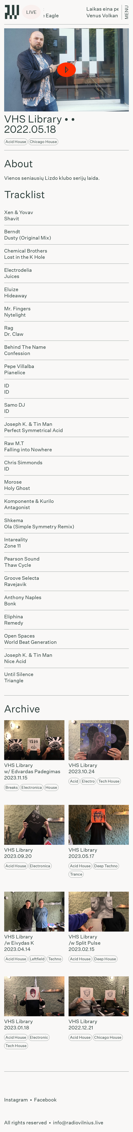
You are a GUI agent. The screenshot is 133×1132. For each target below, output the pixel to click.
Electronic (39, 1037)
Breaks (11, 787)
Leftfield (37, 959)
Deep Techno (106, 866)
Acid (74, 781)
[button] (66, 70)
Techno (54, 959)
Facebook (45, 1100)
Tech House (108, 781)
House (51, 787)
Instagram (16, 1100)
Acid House (15, 141)
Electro (88, 781)
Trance (76, 874)
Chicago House (43, 141)
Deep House (105, 959)
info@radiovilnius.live (78, 1123)
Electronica (31, 787)
